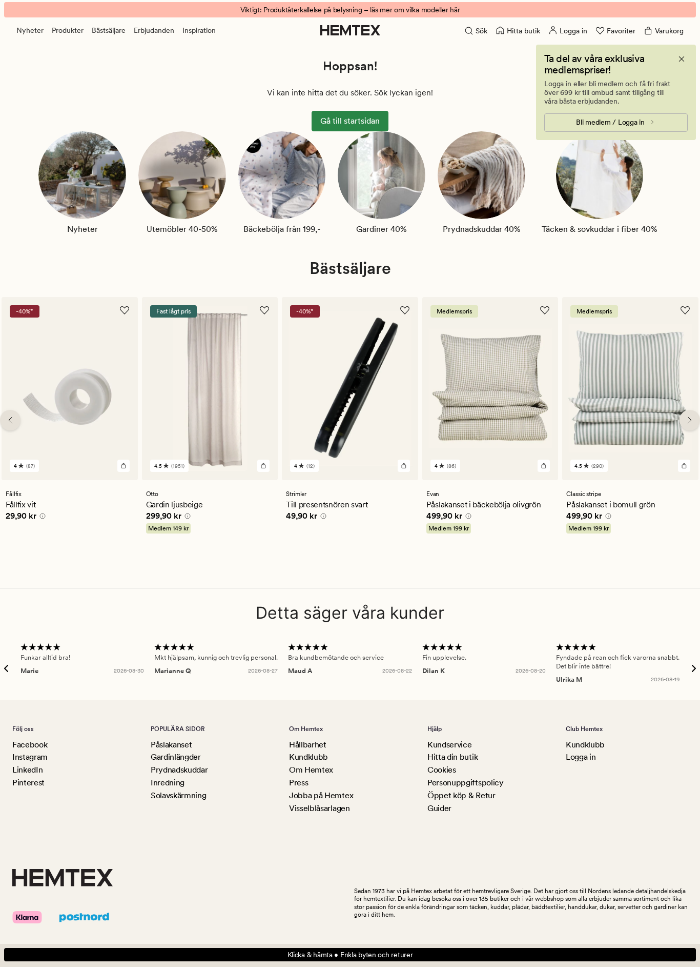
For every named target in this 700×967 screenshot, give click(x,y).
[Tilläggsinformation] (41, 517)
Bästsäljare (109, 30)
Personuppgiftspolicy (465, 782)
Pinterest (28, 782)
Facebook (29, 744)
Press (298, 782)
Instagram (30, 757)
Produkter (68, 30)
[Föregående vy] (10, 420)
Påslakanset (171, 744)
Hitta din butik (452, 757)
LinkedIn (27, 770)
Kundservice (449, 744)
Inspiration (199, 30)
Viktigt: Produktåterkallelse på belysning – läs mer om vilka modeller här (350, 9)
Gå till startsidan (350, 121)
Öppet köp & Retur (461, 795)
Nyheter (30, 30)
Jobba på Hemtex (321, 795)
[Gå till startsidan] (350, 30)
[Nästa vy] (690, 420)
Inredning (167, 782)
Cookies (441, 770)
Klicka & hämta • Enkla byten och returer (350, 955)
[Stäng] (681, 59)
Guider (439, 808)
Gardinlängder (176, 757)
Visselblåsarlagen (319, 808)
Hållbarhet (307, 744)
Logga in (580, 757)
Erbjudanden (154, 30)
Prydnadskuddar (179, 770)
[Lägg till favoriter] (124, 310)
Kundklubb (308, 757)
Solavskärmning (179, 795)
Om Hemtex (311, 770)
